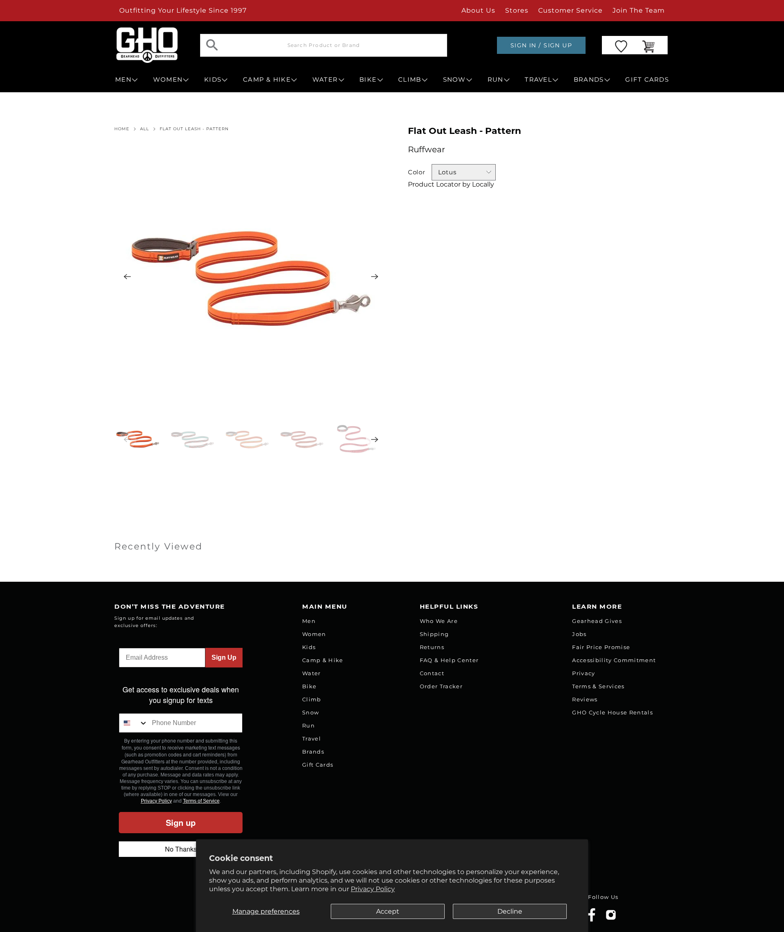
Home (121, 129)
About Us (478, 10)
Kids (309, 647)
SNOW (454, 79)
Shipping (434, 634)
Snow (310, 712)
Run (308, 725)
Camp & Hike (322, 660)
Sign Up (224, 657)
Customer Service (570, 10)
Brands (313, 751)
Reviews (584, 699)
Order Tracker (441, 686)
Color (416, 172)
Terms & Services (598, 686)
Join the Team (638, 10)
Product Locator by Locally (451, 184)
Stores (516, 10)
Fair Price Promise (601, 647)
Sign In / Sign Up (541, 45)
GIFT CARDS (647, 79)
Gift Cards (317, 764)
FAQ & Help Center (449, 660)
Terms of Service (201, 801)
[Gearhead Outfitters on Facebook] (591, 920)
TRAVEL (538, 79)
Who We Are (439, 621)
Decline (509, 911)
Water (311, 673)
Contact (432, 673)
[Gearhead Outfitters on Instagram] (611, 918)
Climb (311, 699)
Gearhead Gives (597, 621)
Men (309, 621)
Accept (387, 911)
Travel (311, 738)
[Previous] (127, 277)
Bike (309, 686)
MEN (123, 79)
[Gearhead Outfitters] (147, 45)
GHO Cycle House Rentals (612, 712)
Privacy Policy (373, 889)
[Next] (375, 277)
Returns (432, 647)
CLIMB (409, 79)
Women (314, 634)
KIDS (212, 79)
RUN (495, 79)
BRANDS (589, 79)
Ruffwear (426, 149)
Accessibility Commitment (614, 660)
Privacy (583, 673)
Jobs (579, 634)
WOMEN (168, 79)
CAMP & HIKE (267, 79)
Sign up (181, 822)
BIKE (367, 79)
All (144, 129)
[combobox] (133, 723)
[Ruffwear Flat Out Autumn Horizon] (251, 276)
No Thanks (181, 849)
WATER (325, 79)
